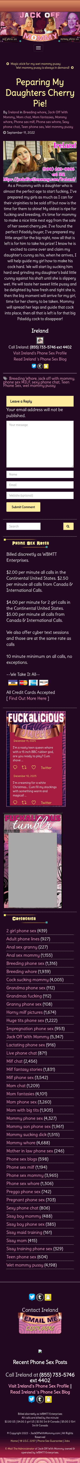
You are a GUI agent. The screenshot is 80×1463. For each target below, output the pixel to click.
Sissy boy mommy (23, 1216)
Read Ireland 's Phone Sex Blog (40, 359)
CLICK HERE (40, 1328)
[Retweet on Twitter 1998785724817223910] (25, 802)
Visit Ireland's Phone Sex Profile (40, 353)
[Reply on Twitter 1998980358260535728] (16, 767)
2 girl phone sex (21, 930)
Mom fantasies (43, 117)
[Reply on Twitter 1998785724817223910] (16, 802)
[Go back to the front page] (40, 27)
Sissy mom (16, 1240)
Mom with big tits (22, 1110)
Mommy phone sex (24, 1118)
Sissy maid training (24, 1232)
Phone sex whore (48, 122)
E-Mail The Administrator (19, 1448)
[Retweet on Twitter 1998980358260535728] (25, 767)
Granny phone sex (24, 1004)
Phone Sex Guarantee (49, 1440)
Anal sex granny (21, 947)
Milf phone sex (20, 1077)
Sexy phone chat (22, 1207)
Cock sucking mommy (27, 979)
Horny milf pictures (24, 1012)
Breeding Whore (23, 378)
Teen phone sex (32, 127)
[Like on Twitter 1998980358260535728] (35, 767)
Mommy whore (20, 1142)
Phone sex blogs (21, 1159)
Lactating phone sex (25, 1044)
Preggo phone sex (23, 1191)
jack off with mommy (56, 378)
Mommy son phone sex (28, 1126)
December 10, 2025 (25, 776)
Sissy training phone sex (29, 1248)
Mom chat (23, 117)
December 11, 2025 (25, 740)
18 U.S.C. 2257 (27, 1440)
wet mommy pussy (39, 385)
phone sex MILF (16, 382)
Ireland (13, 112)
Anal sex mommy (23, 955)
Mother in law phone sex (29, 1150)
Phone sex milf (24, 122)
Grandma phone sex (25, 987)
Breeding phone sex (25, 963)
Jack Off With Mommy (27, 1036)
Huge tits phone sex (25, 1020)
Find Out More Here (28, 698)
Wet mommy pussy (59, 127)
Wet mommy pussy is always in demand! (42, 68)
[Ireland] (40, 339)
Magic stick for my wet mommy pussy (36, 64)
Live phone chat (21, 1053)
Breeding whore (34, 112)
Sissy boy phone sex (25, 1224)
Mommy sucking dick (26, 1134)
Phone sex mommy (25, 1175)
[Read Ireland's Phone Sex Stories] (40, 1349)
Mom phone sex (21, 1101)
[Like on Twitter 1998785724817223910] (35, 802)
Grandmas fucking (24, 996)
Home (14, 1440)
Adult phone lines (22, 938)
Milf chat (14, 1061)
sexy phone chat (46, 382)
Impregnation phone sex (30, 1028)
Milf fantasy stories (24, 1069)
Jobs (67, 1440)
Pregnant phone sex (25, 1199)
